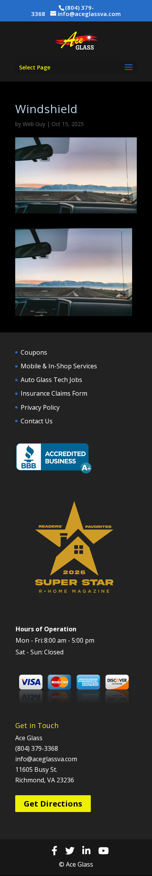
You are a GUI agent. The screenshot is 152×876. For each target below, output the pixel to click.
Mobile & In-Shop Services (59, 366)
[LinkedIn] (86, 850)
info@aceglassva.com (46, 759)
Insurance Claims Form (54, 393)
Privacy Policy (40, 407)
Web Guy (34, 124)
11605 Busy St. (36, 769)
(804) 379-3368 (36, 748)
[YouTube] (103, 850)
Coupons (34, 352)
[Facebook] (54, 850)
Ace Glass (28, 738)
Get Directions (53, 803)
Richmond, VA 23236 (44, 780)
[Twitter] (69, 850)
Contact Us (37, 421)
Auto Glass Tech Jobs (51, 379)
